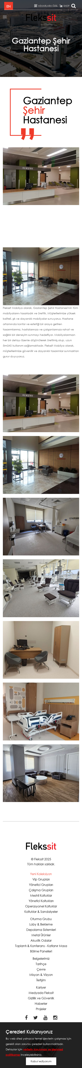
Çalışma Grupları (41, 890)
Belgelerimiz (41, 958)
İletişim (41, 980)
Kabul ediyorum (41, 1061)
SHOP (66, 6)
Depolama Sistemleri (41, 930)
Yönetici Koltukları (41, 901)
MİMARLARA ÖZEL (48, 6)
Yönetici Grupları (41, 885)
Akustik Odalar (41, 940)
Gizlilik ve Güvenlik (41, 998)
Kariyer (41, 987)
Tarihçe (41, 964)
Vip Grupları (41, 879)
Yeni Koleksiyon (41, 874)
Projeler (41, 1009)
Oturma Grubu (41, 919)
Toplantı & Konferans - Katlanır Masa (41, 946)
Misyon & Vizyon (41, 975)
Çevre (41, 969)
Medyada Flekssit (41, 993)
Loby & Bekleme (41, 924)
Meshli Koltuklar (41, 895)
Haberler (41, 1003)
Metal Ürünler (41, 935)
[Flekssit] (41, 17)
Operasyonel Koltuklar (41, 906)
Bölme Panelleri (41, 951)
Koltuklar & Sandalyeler (41, 912)
